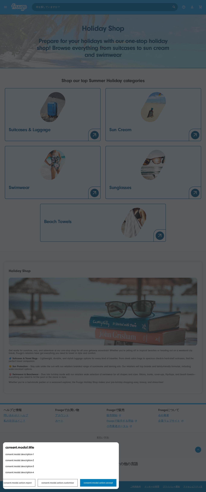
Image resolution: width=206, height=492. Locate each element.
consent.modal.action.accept (98, 482)
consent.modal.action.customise (57, 482)
